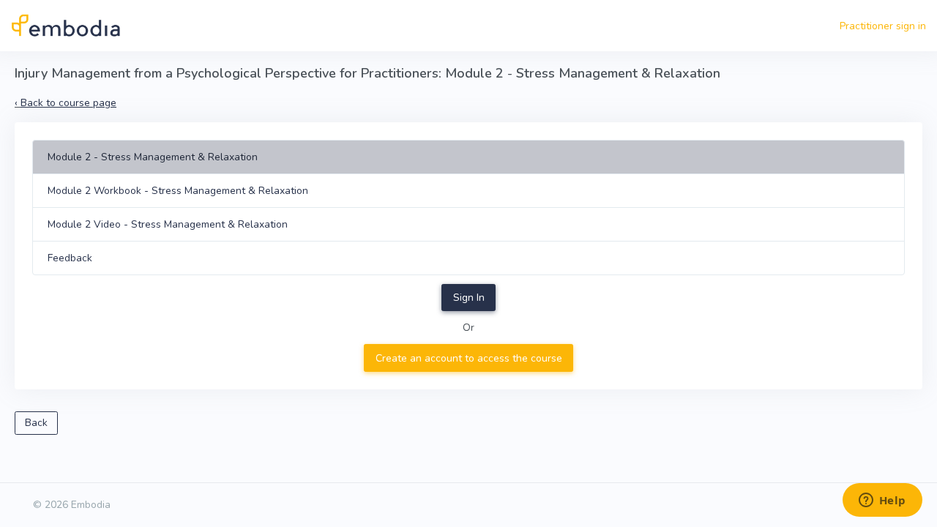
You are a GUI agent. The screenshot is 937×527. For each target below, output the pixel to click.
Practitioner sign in (883, 26)
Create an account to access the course (469, 358)
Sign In (469, 297)
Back (36, 423)
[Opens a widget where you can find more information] (882, 501)
